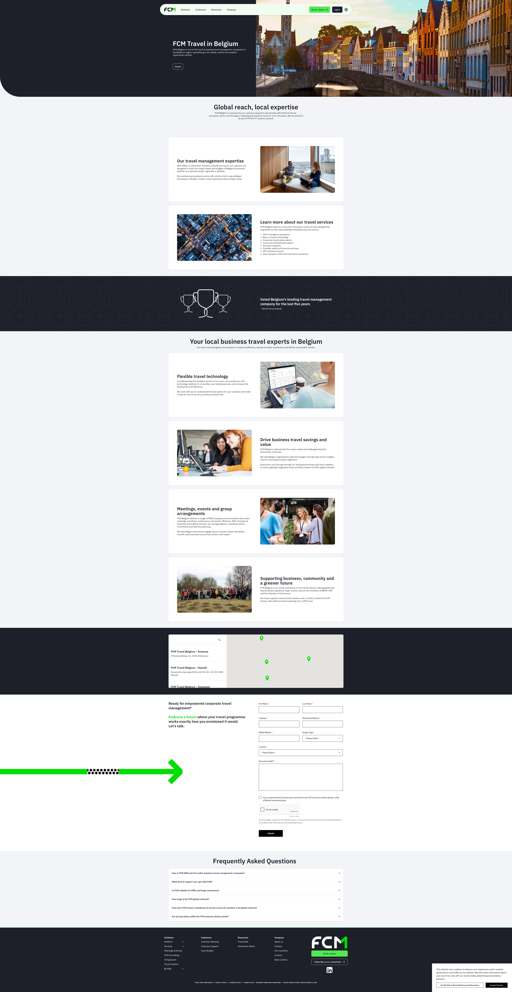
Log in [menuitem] (337, 9)
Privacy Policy (221, 982)
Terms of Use (249, 982)
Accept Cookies (496, 985)
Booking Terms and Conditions (268, 982)
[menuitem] (185, 9)
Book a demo (329, 953)
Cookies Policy (235, 982)
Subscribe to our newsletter (327, 961)
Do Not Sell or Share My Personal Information (460, 985)
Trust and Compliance (204, 982)
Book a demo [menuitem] (317, 9)
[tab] (256, 873)
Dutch (178, 66)
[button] (262, 638)
